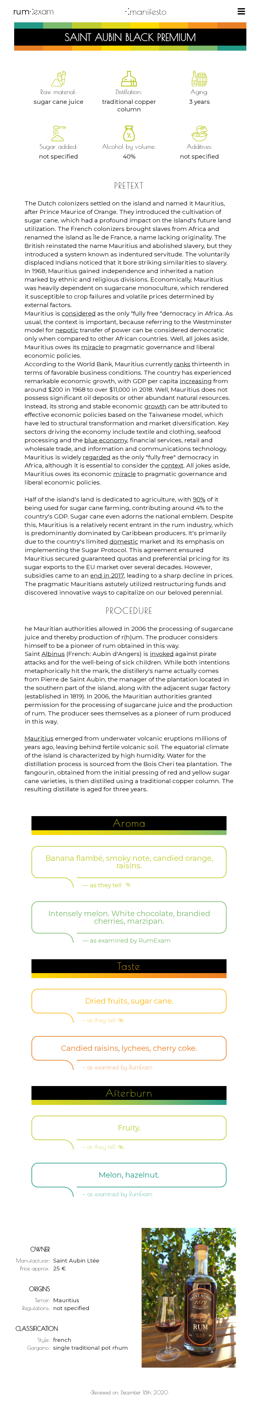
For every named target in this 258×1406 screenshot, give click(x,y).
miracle (92, 347)
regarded (96, 457)
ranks (182, 364)
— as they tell (102, 885)
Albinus (53, 654)
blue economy (105, 440)
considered (79, 313)
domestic (123, 541)
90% (199, 499)
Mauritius (39, 738)
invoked (162, 654)
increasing (196, 381)
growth (155, 406)
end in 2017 (107, 575)
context (172, 465)
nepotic (66, 330)
